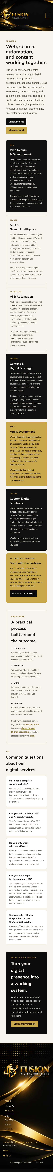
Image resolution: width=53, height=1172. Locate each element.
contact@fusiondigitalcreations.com (20, 1142)
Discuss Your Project (23, 593)
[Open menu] (48, 15)
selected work (31, 724)
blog (32, 736)
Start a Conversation (24, 1024)
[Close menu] (13, 1106)
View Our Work (16, 130)
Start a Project (16, 122)
